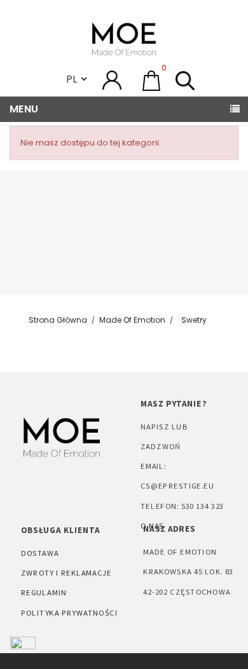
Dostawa (40, 553)
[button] (151, 80)
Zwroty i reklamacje (66, 572)
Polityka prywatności (69, 612)
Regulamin (44, 592)
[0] (151, 79)
